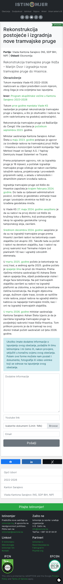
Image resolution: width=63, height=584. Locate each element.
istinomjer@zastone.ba (12, 532)
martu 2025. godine (17, 261)
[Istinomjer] (31, 4)
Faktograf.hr (38, 548)
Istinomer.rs (37, 542)
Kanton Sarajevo (13, 487)
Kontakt (5, 551)
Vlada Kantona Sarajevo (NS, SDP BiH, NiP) (29, 494)
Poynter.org (37, 551)
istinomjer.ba (8, 523)
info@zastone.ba (40, 529)
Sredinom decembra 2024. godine (23, 229)
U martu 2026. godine (16, 311)
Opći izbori (10, 472)
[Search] (41, 17)
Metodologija (8, 545)
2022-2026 (10, 479)
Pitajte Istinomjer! (31, 507)
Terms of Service (20, 579)
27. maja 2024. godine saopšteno (36, 209)
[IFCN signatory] (7, 566)
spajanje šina (13, 269)
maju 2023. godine (23, 139)
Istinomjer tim (8, 548)
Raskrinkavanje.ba (40, 545)
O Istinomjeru (8, 542)
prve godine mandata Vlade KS (29, 105)
